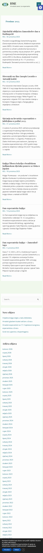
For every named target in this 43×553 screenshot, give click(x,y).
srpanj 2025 (6, 395)
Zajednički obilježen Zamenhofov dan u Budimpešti (21, 32)
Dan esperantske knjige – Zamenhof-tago (20, 243)
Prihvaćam (7, 550)
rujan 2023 (6, 470)
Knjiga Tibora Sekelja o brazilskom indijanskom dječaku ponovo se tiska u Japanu (21, 166)
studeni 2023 (7, 463)
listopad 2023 (7, 467)
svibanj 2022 (7, 524)
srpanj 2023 (6, 478)
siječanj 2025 (7, 417)
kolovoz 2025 (7, 392)
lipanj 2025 (6, 399)
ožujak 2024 (7, 449)
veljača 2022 (7, 535)
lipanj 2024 (6, 438)
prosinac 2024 (7, 420)
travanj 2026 (7, 363)
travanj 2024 (7, 445)
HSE (13, 3)
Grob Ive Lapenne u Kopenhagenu (15, 332)
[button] (40, 7)
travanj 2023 (7, 488)
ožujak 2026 (7, 367)
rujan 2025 (6, 388)
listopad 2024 (7, 428)
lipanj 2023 (6, 481)
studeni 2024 (7, 424)
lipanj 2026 (6, 356)
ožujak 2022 (7, 531)
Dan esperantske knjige (13, 208)
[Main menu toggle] (39, 4)
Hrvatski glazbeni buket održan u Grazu (17, 321)
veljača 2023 (7, 495)
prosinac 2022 (7, 503)
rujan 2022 (6, 513)
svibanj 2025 (7, 403)
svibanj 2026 (7, 360)
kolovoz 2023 (7, 474)
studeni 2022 (7, 506)
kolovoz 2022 (7, 517)
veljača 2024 (7, 453)
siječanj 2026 (7, 374)
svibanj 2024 (7, 442)
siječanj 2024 (7, 456)
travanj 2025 (7, 406)
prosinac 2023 (7, 460)
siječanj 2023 (7, 499)
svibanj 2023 (7, 485)
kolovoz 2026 (7, 349)
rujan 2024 (6, 431)
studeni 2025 (7, 381)
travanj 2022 (7, 528)
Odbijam (16, 550)
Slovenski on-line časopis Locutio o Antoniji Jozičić (19, 77)
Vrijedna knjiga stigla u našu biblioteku (17, 318)
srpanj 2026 (6, 353)
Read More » (7, 67)
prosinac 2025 (7, 378)
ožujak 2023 (7, 492)
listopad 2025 (7, 385)
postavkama (32, 546)
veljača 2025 (7, 413)
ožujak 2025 (7, 410)
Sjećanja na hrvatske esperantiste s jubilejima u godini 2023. (19, 119)
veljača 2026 (7, 370)
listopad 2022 (7, 510)
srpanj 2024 (6, 435)
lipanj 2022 (6, 520)
